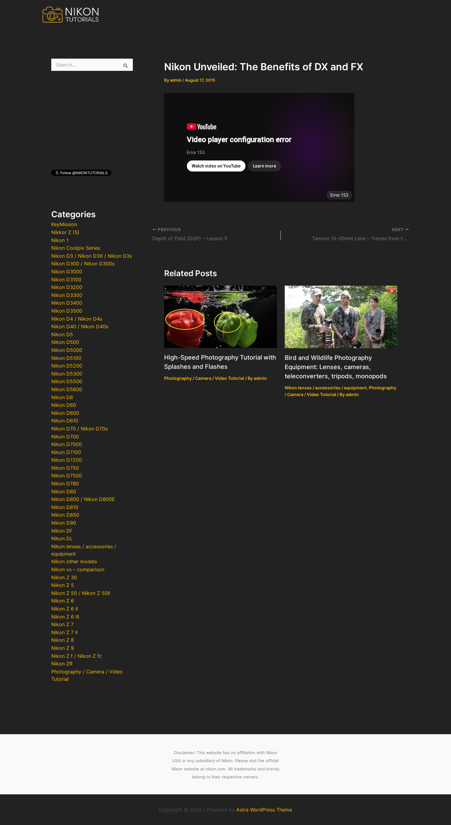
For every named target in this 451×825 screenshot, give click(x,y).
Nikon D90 (63, 523)
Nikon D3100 (66, 279)
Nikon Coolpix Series (75, 248)
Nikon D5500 (66, 381)
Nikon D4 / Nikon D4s (76, 319)
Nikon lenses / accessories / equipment (326, 387)
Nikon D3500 (66, 311)
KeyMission (64, 224)
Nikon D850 (65, 515)
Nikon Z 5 (62, 585)
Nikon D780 (65, 483)
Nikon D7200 (66, 460)
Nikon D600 (65, 413)
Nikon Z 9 (62, 648)
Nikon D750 (65, 468)
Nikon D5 (62, 334)
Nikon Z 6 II (64, 609)
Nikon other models (74, 561)
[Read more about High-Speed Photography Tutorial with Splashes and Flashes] (220, 316)
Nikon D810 (64, 507)
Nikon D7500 (66, 475)
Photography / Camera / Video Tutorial (204, 378)
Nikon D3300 (66, 295)
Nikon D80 (63, 491)
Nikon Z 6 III (65, 617)
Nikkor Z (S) (65, 232)
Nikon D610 (64, 421)
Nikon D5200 (66, 366)
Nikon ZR (61, 664)
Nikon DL (62, 538)
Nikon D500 (65, 342)
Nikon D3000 (66, 271)
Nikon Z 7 (62, 624)
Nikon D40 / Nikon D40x (80, 326)
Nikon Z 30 (64, 577)
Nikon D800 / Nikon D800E (83, 499)
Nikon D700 (65, 437)
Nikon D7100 (66, 452)
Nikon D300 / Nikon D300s (82, 263)
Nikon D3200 (66, 287)
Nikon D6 (62, 397)
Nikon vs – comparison (77, 569)
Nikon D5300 (66, 374)
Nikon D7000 (66, 444)
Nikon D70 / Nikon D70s (79, 429)
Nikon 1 (59, 240)
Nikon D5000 (66, 350)
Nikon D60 (63, 405)
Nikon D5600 (66, 389)
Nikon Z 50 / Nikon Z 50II (80, 593)
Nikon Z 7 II (64, 632)
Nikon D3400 (66, 303)
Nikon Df (61, 531)
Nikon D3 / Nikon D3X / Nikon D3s (91, 256)
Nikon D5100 (66, 358)
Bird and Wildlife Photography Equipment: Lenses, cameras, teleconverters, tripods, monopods (336, 367)
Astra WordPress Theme (264, 810)
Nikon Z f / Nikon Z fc (76, 656)
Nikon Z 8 (62, 640)
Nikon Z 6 (62, 601)
